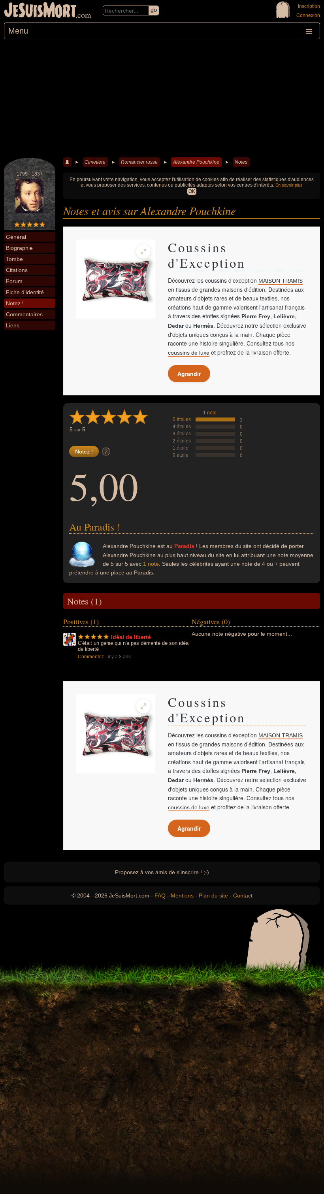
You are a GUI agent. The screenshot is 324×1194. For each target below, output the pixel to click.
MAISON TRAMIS (280, 281)
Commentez (91, 656)
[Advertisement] (162, 98)
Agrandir (189, 374)
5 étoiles (182, 419)
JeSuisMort (40, 11)
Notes (241, 162)
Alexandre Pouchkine (196, 162)
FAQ (160, 895)
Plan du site (213, 895)
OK (191, 191)
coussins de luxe (188, 353)
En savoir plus (289, 185)
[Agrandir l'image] (143, 251)
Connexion (308, 15)
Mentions (182, 895)
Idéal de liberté (131, 637)
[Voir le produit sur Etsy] (115, 279)
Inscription (309, 6)
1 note (210, 413)
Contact (242, 895)
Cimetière (95, 162)
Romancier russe (139, 162)
